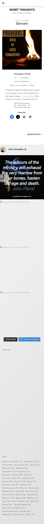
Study (7, 508)
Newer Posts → (34, 134)
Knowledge (30, 481)
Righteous (33, 498)
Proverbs (24, 78)
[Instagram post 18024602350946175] (22, 268)
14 (15, 78)
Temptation (19, 508)
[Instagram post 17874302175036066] (22, 313)
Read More (22, 105)
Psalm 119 (8, 494)
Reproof (33, 494)
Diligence (22, 468)
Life (15, 485)
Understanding (10, 511)
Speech (8, 504)
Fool (6, 478)
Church (7, 465)
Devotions (9, 468)
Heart (16, 478)
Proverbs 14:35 (22, 74)
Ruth (6, 501)
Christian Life (32, 461)
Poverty (34, 488)
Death (35, 465)
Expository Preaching (13, 475)
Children (18, 461)
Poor (23, 488)
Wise (30, 514)
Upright (25, 511)
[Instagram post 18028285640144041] (22, 177)
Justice (7, 481)
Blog (6, 461)
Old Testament (10, 488)
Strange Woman (23, 504)
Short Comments (22, 81)
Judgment (28, 478)
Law (6, 485)
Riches (20, 498)
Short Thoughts (21, 501)
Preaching (8, 491)
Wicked (7, 514)
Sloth (35, 501)
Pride (20, 491)
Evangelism (9, 471)
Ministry (26, 485)
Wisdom (20, 514)
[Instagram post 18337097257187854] (22, 223)
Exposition (23, 471)
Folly (28, 475)
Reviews (8, 498)
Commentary (22, 465)
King (18, 481)
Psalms (21, 494)
